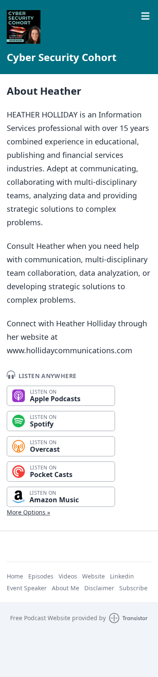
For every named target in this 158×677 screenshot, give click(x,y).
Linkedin (122, 576)
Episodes (41, 576)
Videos (68, 576)
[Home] (23, 27)
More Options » (28, 512)
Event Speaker (27, 588)
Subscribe (133, 588)
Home (15, 576)
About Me (65, 588)
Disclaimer (99, 588)
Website (93, 576)
